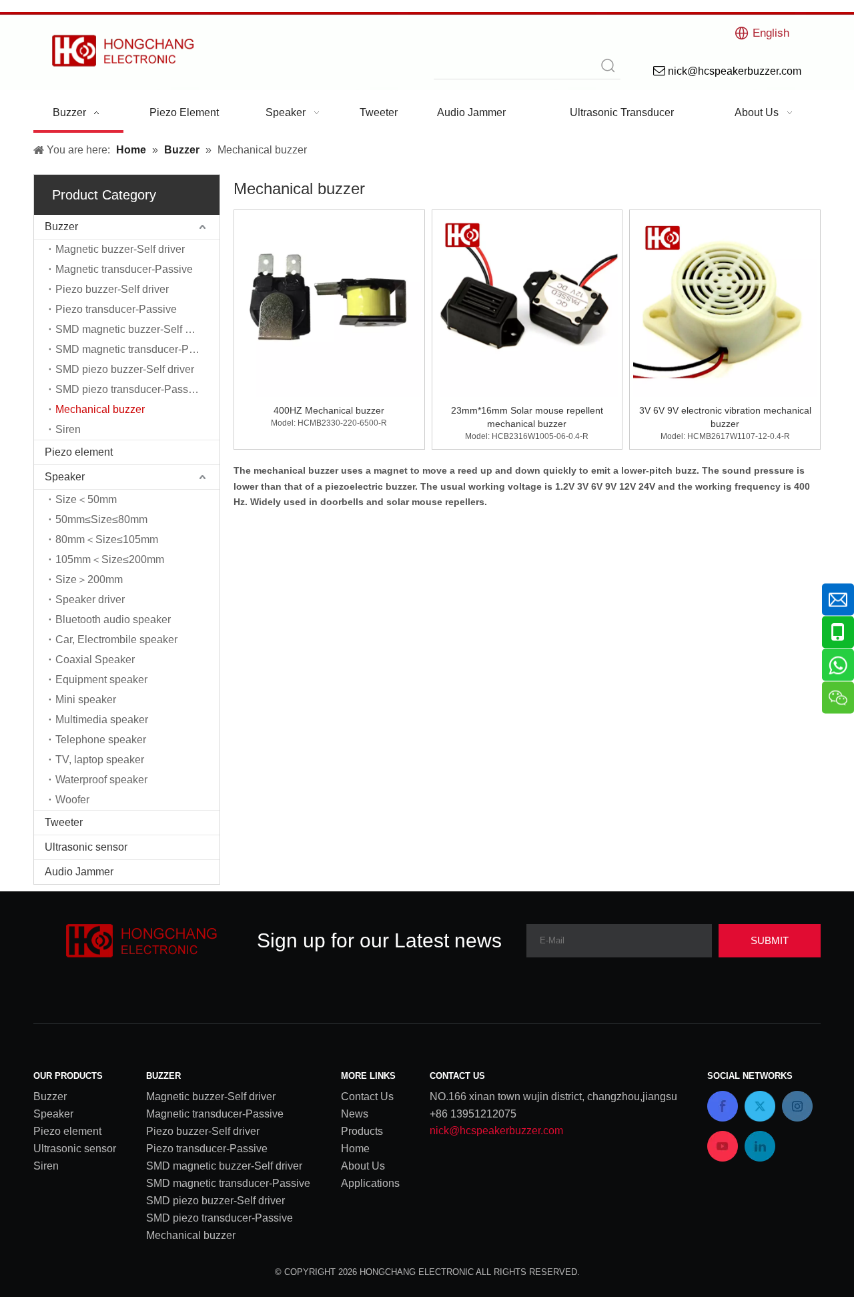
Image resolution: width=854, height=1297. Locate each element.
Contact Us (367, 1096)
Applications (370, 1183)
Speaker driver (90, 599)
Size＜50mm (86, 499)
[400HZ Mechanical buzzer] (329, 304)
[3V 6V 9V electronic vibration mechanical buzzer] (725, 304)
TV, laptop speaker (99, 759)
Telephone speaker (100, 739)
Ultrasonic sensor (86, 847)
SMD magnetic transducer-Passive (137, 349)
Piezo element (79, 452)
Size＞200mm (89, 579)
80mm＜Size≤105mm (106, 539)
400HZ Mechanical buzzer (329, 410)
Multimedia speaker (101, 719)
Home (355, 1148)
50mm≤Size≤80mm (101, 519)
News (354, 1114)
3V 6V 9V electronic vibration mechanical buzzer (725, 417)
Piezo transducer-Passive (116, 309)
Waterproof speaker (101, 779)
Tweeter (64, 822)
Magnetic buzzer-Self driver (120, 249)
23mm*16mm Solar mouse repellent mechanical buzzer (527, 417)
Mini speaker (85, 699)
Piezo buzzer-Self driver (112, 289)
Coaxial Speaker (95, 659)
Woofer (72, 799)
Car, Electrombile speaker (116, 639)
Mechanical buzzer (100, 409)
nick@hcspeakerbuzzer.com (496, 1130)
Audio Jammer (79, 871)
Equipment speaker (101, 679)
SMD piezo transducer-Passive (128, 389)
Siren (68, 429)
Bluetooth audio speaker (113, 619)
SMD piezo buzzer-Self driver (124, 369)
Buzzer (61, 226)
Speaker (65, 476)
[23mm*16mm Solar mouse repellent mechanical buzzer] (527, 304)
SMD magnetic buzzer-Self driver (133, 329)
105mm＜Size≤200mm (109, 559)
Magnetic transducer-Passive (124, 269)
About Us (363, 1166)
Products (362, 1131)
